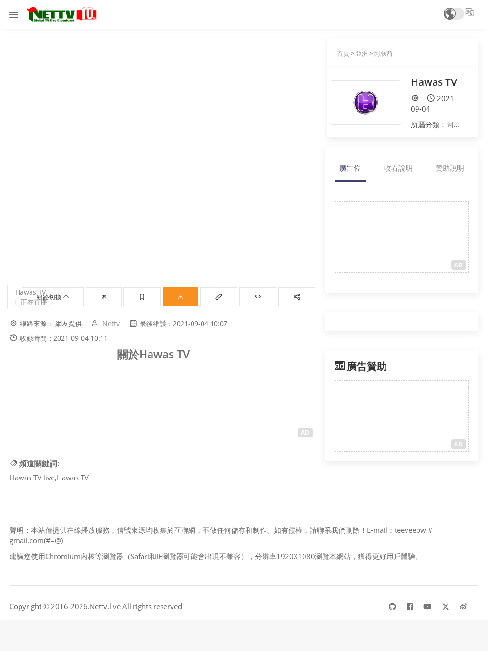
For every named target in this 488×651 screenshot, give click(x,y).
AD (305, 432)
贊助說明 (450, 168)
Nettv (111, 323)
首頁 (343, 53)
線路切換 (50, 297)
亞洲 (362, 53)
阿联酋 (383, 53)
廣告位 (350, 168)
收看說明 (398, 168)
